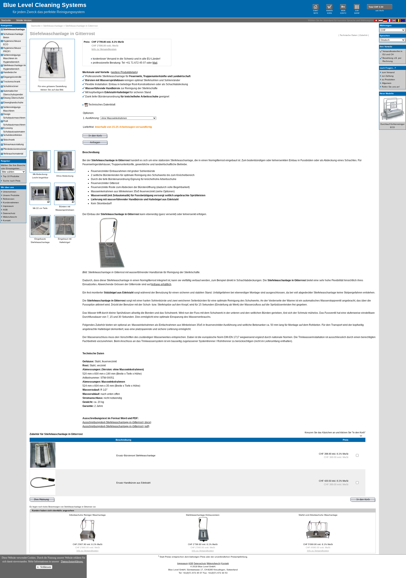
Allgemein (386, 83)
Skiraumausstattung (13, 144)
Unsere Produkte (11, 195)
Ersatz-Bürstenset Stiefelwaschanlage (135, 455)
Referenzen (8, 199)
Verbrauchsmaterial (13, 153)
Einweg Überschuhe (13, 98)
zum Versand (388, 72)
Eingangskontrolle (12, 77)
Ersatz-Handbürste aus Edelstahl (133, 482)
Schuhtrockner (10, 86)
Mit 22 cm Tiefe (40, 208)
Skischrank (9, 139)
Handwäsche (10, 72)
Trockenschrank (11, 81)
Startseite (6, 20)
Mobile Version (23, 20)
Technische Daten (348, 35)
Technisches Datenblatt (101, 104)
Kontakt (7, 220)
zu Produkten (388, 79)
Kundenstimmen (11, 202)
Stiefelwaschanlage (53, 26)
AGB (5, 210)
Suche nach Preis (11, 181)
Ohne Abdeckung (64, 176)
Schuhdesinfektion (12, 135)
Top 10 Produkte (11, 176)
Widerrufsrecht (10, 217)
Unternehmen (9, 192)
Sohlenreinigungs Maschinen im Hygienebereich (12, 58)
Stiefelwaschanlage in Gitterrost (81, 26)
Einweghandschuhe (13, 102)
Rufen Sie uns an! (391, 87)
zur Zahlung (388, 76)
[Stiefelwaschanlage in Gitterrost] (108, 268)
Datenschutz (9, 213)
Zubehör (363, 35)
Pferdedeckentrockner (14, 149)
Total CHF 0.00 (376, 7)
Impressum (8, 206)
